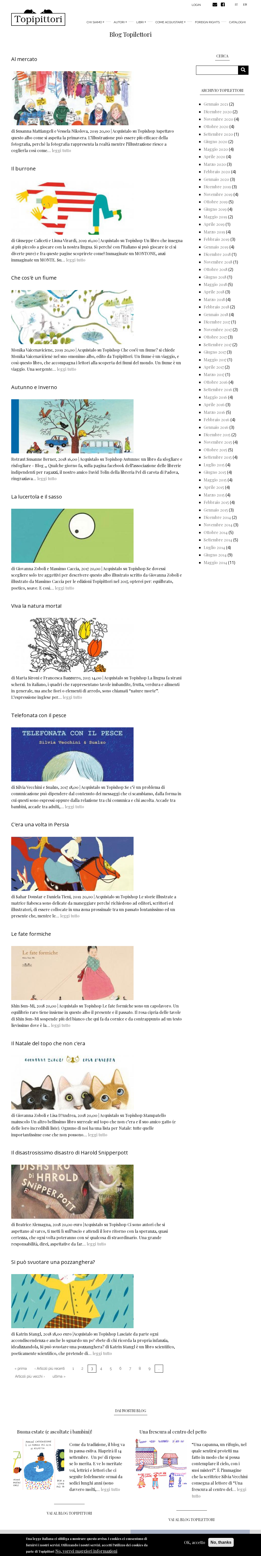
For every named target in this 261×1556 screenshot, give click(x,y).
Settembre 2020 (218, 134)
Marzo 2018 (214, 299)
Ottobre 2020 (216, 126)
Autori (119, 22)
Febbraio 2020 (217, 171)
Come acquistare (169, 22)
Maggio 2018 (215, 284)
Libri (140, 22)
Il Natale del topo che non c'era (48, 1043)
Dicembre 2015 (217, 434)
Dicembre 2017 (217, 322)
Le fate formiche (31, 933)
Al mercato (24, 59)
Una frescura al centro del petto (172, 1432)
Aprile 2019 (214, 224)
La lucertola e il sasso (36, 496)
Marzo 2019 (214, 231)
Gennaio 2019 (216, 247)
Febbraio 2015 (216, 502)
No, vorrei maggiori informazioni (86, 1551)
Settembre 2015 (218, 457)
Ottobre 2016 (216, 382)
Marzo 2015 (214, 494)
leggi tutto (61, 150)
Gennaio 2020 (216, 179)
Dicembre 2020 (218, 111)
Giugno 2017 (215, 352)
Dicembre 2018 (217, 254)
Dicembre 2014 (217, 517)
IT (236, 4)
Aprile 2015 (214, 487)
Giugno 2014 (215, 554)
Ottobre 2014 (216, 532)
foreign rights (207, 22)
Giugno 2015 (215, 472)
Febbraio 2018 (216, 306)
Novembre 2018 (218, 262)
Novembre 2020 (218, 119)
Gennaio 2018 (216, 314)
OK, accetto (194, 1542)
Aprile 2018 (214, 291)
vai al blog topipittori (69, 1513)
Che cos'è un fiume (34, 277)
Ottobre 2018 (215, 269)
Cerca (245, 70)
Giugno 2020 (215, 141)
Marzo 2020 (215, 164)
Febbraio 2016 (216, 419)
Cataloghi (237, 22)
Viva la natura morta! (36, 605)
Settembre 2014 (218, 539)
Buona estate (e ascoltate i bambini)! (54, 1432)
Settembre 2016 (218, 389)
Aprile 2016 (214, 404)
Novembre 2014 (218, 524)
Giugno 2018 (215, 277)
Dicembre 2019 (217, 186)
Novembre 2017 (218, 329)
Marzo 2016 (214, 412)
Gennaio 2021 (216, 104)
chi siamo (94, 22)
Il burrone (23, 168)
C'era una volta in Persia (40, 824)
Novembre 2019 (218, 194)
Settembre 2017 (217, 344)
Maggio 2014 (215, 562)
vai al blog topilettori (192, 1519)
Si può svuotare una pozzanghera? (53, 1262)
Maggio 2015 (215, 479)
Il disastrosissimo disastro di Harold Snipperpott (69, 1152)
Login (196, 5)
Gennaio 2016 (216, 427)
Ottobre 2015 (215, 449)
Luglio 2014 (214, 547)
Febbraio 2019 (216, 239)
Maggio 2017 (215, 359)
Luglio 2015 (214, 464)
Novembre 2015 (218, 442)
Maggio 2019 (215, 216)
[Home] (38, 17)
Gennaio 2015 (216, 510)
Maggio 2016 (215, 397)
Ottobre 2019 (216, 201)
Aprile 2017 (214, 367)
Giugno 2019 (215, 209)
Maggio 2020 (216, 149)
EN (245, 4)
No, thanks (221, 1542)
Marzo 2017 (214, 374)
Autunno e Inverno (34, 387)
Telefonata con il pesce (38, 715)
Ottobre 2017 (215, 337)
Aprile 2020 (214, 156)
